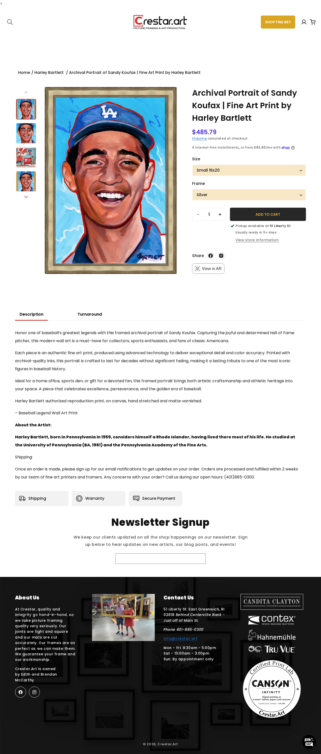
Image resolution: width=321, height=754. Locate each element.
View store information (257, 239)
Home (24, 72)
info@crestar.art (181, 638)
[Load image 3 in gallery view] (26, 157)
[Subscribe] (191, 559)
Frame (198, 183)
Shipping (199, 138)
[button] (10, 22)
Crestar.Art (167, 744)
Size (196, 159)
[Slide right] (26, 196)
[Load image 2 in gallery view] (26, 133)
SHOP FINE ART (278, 22)
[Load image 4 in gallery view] (26, 181)
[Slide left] (26, 92)
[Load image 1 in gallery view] (26, 109)
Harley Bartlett (49, 72)
